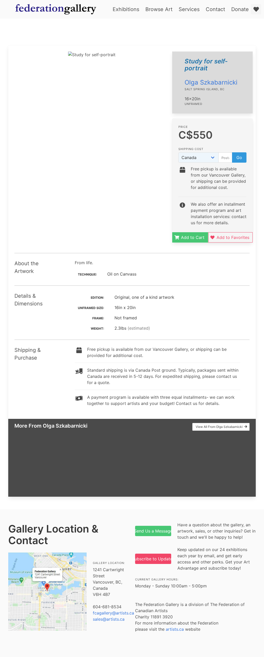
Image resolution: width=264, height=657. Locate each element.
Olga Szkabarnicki (211, 82)
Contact (215, 9)
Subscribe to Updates (153, 558)
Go (239, 157)
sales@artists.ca (109, 619)
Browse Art (158, 9)
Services (189, 9)
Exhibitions (126, 9)
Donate (240, 9)
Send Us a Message (153, 531)
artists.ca (175, 629)
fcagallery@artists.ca (113, 613)
